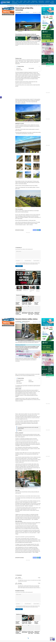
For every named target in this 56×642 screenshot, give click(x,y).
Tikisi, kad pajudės (31, 68)
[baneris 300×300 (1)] (47, 36)
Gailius (37, 5)
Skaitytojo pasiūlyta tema (26, 321)
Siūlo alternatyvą (31, 381)
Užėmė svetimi (18, 381)
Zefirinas (47, 5)
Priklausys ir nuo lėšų (19, 69)
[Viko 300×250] (47, 24)
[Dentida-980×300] (28, 353)
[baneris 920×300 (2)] (28, 38)
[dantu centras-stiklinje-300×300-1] (47, 13)
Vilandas (45, 5)
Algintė (34, 5)
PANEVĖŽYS (27, 12)
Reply (39, 577)
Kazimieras (41, 5)
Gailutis (39, 5)
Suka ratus (30, 380)
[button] (38, 12)
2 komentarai (26, 322)
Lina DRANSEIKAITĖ (18, 321)
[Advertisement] (28, 239)
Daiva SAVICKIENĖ (18, 12)
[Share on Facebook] (37, 12)
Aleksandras (31, 5)
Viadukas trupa (18, 68)
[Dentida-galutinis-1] (47, 48)
